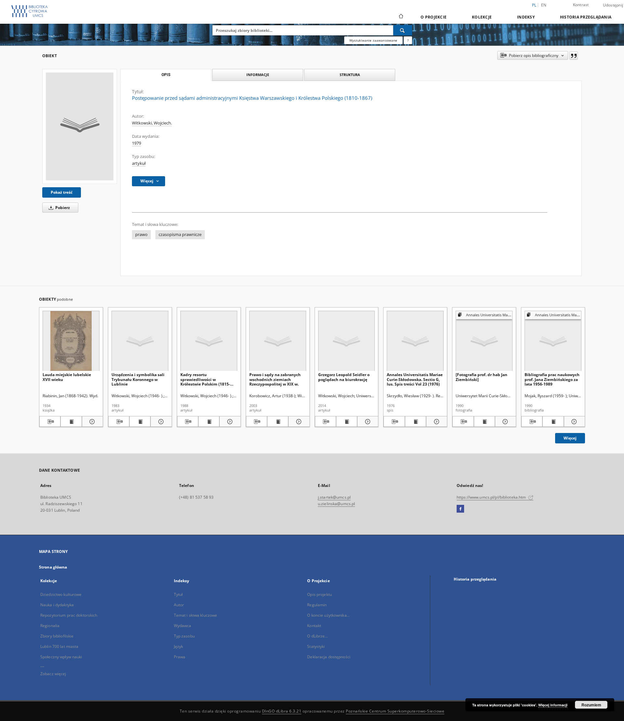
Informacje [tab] (257, 74)
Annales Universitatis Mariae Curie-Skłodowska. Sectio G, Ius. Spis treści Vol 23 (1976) (415, 379)
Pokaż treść (61, 192)
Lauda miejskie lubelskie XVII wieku (67, 377)
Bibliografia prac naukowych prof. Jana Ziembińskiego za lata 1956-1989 (552, 379)
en (544, 5)
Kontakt (314, 625)
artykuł (139, 163)
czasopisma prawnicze (180, 234)
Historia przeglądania (585, 17)
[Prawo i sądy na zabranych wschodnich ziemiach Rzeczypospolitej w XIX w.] (278, 341)
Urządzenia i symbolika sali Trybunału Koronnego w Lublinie (137, 379)
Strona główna (53, 567)
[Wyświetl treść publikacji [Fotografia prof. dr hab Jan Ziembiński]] (484, 421)
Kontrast (581, 4)
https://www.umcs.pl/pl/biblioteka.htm (492, 497)
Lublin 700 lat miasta (59, 646)
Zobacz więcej (53, 673)
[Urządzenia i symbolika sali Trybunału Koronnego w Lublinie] (140, 341)
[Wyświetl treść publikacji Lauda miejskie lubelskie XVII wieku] (71, 421)
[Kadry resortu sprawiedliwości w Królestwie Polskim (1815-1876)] (209, 341)
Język (178, 646)
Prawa (180, 657)
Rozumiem (591, 705)
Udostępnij (613, 5)
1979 (136, 143)
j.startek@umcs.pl (334, 497)
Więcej (570, 438)
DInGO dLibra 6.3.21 (282, 711)
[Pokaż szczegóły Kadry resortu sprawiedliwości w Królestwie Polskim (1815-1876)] (229, 421)
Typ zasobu (184, 636)
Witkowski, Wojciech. (152, 123)
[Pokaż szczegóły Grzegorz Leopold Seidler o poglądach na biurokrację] (367, 421)
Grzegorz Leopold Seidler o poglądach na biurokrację (344, 377)
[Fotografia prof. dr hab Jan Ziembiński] (481, 377)
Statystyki (316, 646)
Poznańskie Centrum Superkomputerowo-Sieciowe (395, 711)
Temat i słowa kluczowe (195, 615)
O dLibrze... (317, 636)
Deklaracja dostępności (328, 657)
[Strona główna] (400, 17)
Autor (179, 605)
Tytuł (178, 594)
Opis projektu (319, 594)
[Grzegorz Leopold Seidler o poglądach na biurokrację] (346, 341)
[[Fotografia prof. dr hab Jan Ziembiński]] (484, 341)
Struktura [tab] (350, 74)
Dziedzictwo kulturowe (61, 594)
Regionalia (49, 625)
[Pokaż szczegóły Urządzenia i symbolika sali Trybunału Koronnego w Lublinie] (160, 421)
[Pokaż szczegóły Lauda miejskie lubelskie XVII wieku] (91, 421)
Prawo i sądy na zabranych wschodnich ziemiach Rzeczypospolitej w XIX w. (275, 379)
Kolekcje (482, 17)
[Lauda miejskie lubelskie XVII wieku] (71, 341)
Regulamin (317, 605)
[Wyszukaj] (402, 30)
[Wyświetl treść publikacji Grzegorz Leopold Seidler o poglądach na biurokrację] (346, 421)
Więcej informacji (552, 704)
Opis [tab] (166, 74)
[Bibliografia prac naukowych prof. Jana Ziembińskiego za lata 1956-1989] (553, 341)
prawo (141, 234)
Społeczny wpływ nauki (61, 657)
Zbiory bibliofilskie (56, 636)
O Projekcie (434, 17)
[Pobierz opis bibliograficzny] (50, 421)
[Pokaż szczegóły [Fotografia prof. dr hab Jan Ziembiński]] (504, 421)
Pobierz (62, 207)
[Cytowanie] (573, 55)
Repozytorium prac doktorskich (68, 615)
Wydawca (182, 625)
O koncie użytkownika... (328, 615)
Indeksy (526, 17)
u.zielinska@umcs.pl (336, 503)
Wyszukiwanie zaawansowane (373, 40)
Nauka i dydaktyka (57, 605)
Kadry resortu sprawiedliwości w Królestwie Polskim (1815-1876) (205, 379)
